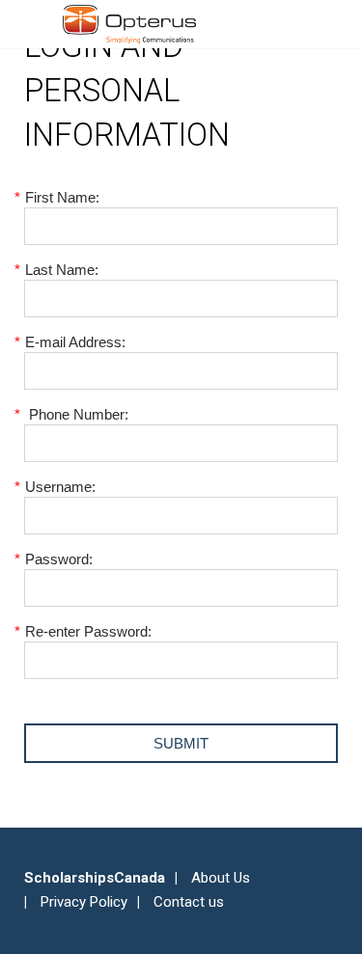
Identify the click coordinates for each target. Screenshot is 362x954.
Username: (60, 486)
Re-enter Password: (88, 631)
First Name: (61, 197)
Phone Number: (76, 414)
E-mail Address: (74, 342)
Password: (58, 559)
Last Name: (61, 269)
